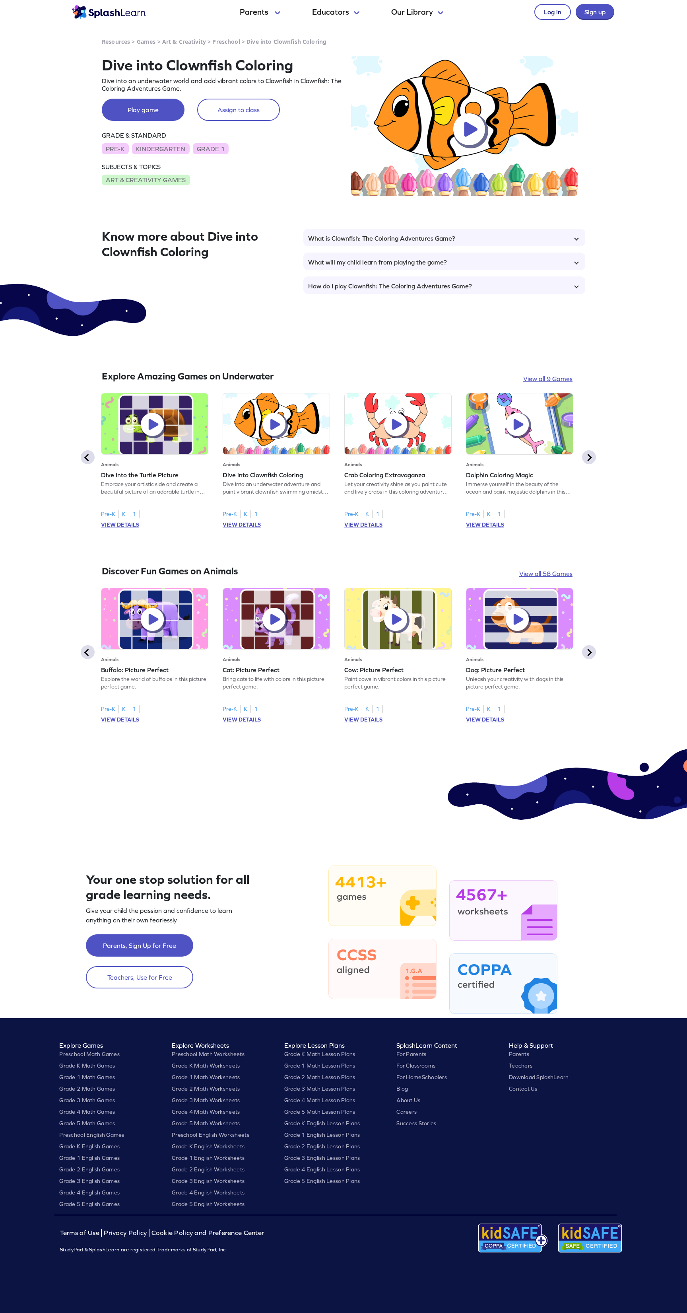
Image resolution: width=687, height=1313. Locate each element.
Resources (116, 41)
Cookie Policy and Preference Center (207, 1233)
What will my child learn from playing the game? (377, 262)
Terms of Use (80, 1233)
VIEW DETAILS (120, 524)
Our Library (412, 12)
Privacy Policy (125, 1233)
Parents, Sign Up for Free (139, 945)
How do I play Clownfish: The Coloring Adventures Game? (390, 286)
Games (146, 41)
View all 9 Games (547, 378)
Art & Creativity (184, 41)
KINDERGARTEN (160, 148)
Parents (255, 12)
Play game (143, 109)
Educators (330, 12)
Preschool (226, 41)
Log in (552, 12)
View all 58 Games (545, 573)
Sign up (594, 12)
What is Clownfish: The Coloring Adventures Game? (381, 238)
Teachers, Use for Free (139, 977)
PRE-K (115, 148)
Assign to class (238, 109)
